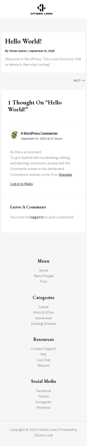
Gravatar (65, 174)
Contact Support (43, 348)
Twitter (43, 396)
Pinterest (43, 407)
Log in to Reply (21, 184)
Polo (43, 281)
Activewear (43, 318)
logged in (37, 217)
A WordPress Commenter (39, 133)
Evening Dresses (43, 323)
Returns (44, 365)
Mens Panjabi (44, 276)
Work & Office (43, 312)
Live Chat (44, 360)
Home (43, 270)
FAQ (43, 354)
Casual (44, 307)
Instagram (43, 402)
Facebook (43, 391)
